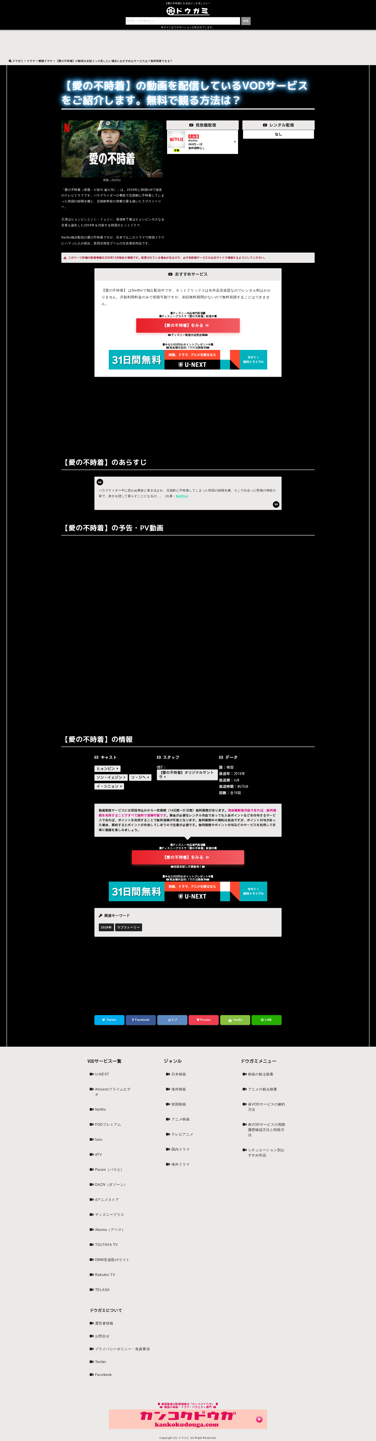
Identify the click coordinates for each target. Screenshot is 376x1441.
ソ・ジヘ (139, 777)
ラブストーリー (128, 927)
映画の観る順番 (261, 1074)
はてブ (172, 1019)
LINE (268, 1019)
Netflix (181, 496)
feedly (237, 1019)
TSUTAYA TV (106, 1245)
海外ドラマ (180, 1164)
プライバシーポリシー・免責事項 (122, 1349)
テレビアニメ (182, 1134)
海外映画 (178, 1089)
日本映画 (178, 1074)
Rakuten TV (105, 1275)
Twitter (110, 1019)
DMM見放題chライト (112, 1260)
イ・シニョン (109, 786)
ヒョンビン (107, 768)
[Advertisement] (188, 413)
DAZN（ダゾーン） (111, 1184)
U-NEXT (102, 1074)
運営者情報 (104, 1323)
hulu (98, 1139)
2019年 (106, 927)
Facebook (141, 1019)
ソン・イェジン (110, 777)
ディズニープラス (109, 1215)
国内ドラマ (180, 1149)
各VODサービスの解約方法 (266, 1106)
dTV (98, 1154)
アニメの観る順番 (262, 1089)
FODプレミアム (108, 1124)
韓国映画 (178, 1104)
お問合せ (102, 1336)
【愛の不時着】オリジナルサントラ (186, 774)
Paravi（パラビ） (109, 1169)
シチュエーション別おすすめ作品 (266, 1152)
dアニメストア (107, 1199)
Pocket (205, 1019)
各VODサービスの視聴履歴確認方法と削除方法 (266, 1130)
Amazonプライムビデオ (113, 1091)
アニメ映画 (180, 1119)
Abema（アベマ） (110, 1230)
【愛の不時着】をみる (184, 325)
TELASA (102, 1290)
